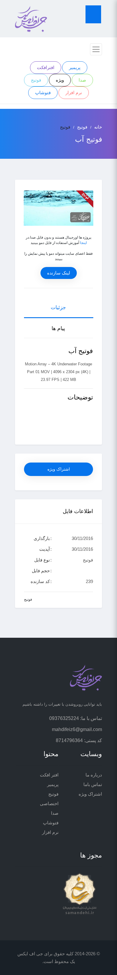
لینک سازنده (58, 272)
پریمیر (74, 67)
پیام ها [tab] (58, 328)
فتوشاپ (43, 92)
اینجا (83, 243)
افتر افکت (49, 774)
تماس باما (92, 784)
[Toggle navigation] (96, 49)
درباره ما (94, 774)
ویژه (60, 80)
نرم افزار (73, 92)
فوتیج (36, 80)
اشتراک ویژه (58, 469)
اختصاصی (49, 803)
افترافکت (45, 67)
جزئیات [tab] (58, 307)
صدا (82, 80)
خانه (98, 126)
